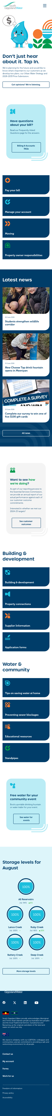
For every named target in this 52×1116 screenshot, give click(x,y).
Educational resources (18, 736)
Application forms (15, 647)
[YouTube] (36, 1002)
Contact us (8, 1054)
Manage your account (18, 212)
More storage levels (26, 971)
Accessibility (7, 1098)
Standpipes (11, 758)
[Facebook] (4, 1002)
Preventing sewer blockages (21, 714)
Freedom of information (12, 1088)
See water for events (26, 819)
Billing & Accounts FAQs (26, 147)
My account (8, 1061)
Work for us (8, 1076)
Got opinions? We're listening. (26, 85)
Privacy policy (8, 1093)
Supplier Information (17, 625)
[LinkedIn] (25, 1002)
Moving (9, 233)
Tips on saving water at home (22, 693)
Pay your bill (12, 190)
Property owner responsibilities (23, 255)
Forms (5, 1069)
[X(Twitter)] (14, 1002)
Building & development (19, 582)
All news (26, 433)
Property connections (18, 604)
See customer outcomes (26, 523)
